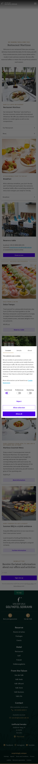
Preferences (19, 390)
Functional (8, 390)
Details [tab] (19, 350)
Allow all (19, 414)
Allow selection (19, 407)
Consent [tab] (8, 350)
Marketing (30, 390)
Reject (19, 401)
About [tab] (30, 350)
